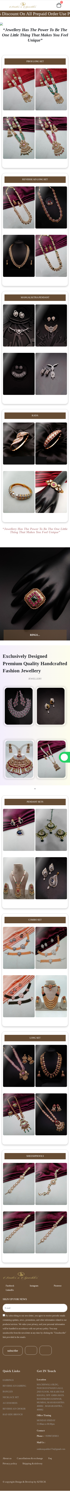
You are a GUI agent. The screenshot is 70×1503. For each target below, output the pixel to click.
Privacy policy (10, 1463)
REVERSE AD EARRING (14, 1386)
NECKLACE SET (11, 1397)
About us (7, 1458)
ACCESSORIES (10, 1403)
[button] (42, 5)
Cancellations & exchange (30, 1458)
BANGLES (8, 1392)
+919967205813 (51, 1436)
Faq (50, 1458)
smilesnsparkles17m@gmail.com (51, 1449)
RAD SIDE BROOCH (13, 1414)
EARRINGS (8, 1380)
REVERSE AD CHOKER (14, 1409)
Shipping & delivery (32, 1463)
